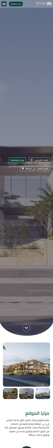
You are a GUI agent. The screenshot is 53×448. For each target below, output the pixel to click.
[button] (3, 3)
